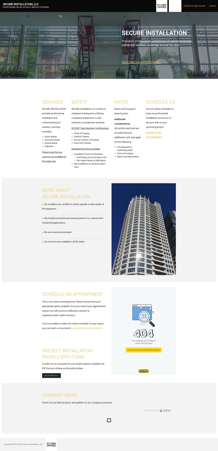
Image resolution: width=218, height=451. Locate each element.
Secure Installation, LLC (21, 4)
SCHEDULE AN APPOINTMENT (141, 62)
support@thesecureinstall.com (86, 328)
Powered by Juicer (151, 410)
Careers (212, 6)
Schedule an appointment (194, 6)
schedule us (160, 102)
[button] (51, 375)
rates (121, 102)
